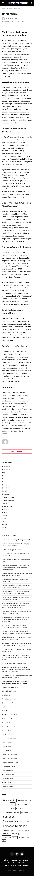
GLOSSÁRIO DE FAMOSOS (16, 863)
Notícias (4, 518)
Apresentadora (6, 470)
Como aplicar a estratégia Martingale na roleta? (16, 540)
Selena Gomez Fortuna (9, 739)
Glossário (9, 8)
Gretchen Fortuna (7, 778)
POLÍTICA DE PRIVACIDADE (13, 865)
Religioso (4, 524)
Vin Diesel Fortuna (7, 770)
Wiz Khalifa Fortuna (8, 774)
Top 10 (4, 527)
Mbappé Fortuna (7, 743)
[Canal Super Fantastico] (18, 3)
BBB (25, 804)
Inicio (3, 8)
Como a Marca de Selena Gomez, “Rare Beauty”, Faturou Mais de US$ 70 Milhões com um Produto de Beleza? (17, 567)
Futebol (6, 830)
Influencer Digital (7, 506)
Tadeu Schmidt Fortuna (9, 699)
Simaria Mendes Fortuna (9, 758)
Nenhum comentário (8, 21)
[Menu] (3, 3)
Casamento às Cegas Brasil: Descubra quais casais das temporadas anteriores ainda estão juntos (16, 657)
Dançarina (5, 491)
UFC (4, 840)
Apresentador (6, 467)
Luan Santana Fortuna (8, 766)
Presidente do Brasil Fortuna (10, 687)
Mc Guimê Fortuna (7, 707)
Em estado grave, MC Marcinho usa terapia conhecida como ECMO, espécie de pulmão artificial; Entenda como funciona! (15, 605)
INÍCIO (6, 860)
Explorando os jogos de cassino (11, 550)
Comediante (5, 488)
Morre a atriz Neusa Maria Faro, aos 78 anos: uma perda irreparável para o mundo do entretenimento (16, 619)
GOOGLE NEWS (23, 860)
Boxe (4, 809)
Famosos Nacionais (8, 500)
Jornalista (5, 509)
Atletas (4, 473)
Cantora (4, 485)
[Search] (31, 3)
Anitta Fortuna (6, 711)
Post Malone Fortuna (8, 786)
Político (4, 521)
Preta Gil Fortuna (7, 747)
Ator (3, 476)
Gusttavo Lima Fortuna (9, 719)
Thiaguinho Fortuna (8, 723)
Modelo (4, 512)
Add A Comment (17, 451)
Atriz (3, 479)
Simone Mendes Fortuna (9, 754)
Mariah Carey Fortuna (8, 735)
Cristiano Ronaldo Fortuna (10, 762)
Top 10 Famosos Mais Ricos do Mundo (14, 663)
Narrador (5, 515)
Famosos (9, 816)
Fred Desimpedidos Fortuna (10, 715)
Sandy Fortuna (6, 750)
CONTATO (26, 865)
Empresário (5, 494)
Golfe (12, 830)
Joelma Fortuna (6, 782)
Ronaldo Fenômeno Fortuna (10, 727)
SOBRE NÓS (13, 860)
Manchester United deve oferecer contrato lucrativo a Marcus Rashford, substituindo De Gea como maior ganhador (16, 669)
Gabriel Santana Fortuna (9, 703)
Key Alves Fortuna (7, 731)
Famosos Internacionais (9, 497)
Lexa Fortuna (6, 695)
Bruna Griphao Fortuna (9, 691)
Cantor (4, 482)
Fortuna (4, 503)
